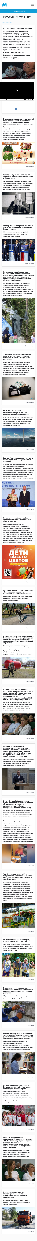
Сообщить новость (18, 11)
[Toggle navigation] (32, 5)
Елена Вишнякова (7, 22)
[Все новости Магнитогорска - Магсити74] (4, 4)
